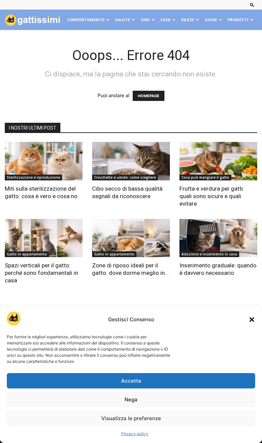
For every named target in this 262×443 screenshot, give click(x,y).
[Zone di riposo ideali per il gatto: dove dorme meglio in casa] (131, 238)
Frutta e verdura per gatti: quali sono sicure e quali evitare (211, 196)
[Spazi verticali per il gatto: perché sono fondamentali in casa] (44, 238)
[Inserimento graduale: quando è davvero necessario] (218, 238)
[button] (251, 319)
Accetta (131, 381)
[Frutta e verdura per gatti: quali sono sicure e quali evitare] (218, 161)
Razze (187, 19)
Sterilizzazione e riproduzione (33, 177)
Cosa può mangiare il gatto (205, 177)
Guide (211, 19)
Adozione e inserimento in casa (209, 254)
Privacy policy (134, 433)
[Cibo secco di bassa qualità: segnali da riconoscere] (131, 161)
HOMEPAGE (148, 95)
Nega (131, 399)
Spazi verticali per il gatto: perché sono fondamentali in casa (41, 273)
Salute (122, 19)
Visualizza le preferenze (131, 418)
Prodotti (238, 19)
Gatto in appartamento (27, 254)
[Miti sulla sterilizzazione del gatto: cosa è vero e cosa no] (44, 161)
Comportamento (85, 19)
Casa (165, 19)
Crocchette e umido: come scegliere (125, 177)
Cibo (145, 19)
